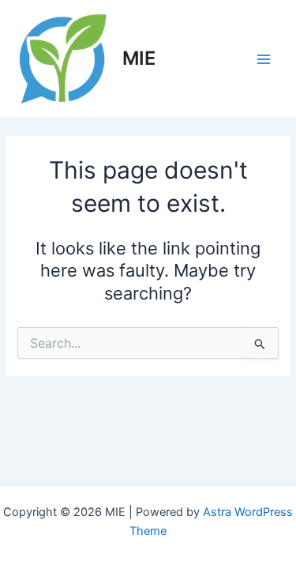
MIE (138, 58)
